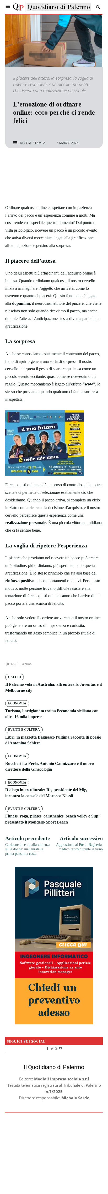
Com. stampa (34, 143)
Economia (17, 703)
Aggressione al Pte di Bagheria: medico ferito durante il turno (79, 847)
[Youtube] (60, 1047)
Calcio (14, 677)
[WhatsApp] (72, 162)
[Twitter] (48, 162)
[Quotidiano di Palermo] (51, 7)
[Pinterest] (60, 162)
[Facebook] (36, 162)
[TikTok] (52, 1047)
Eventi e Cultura (24, 729)
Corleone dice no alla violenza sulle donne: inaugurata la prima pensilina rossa (27, 849)
